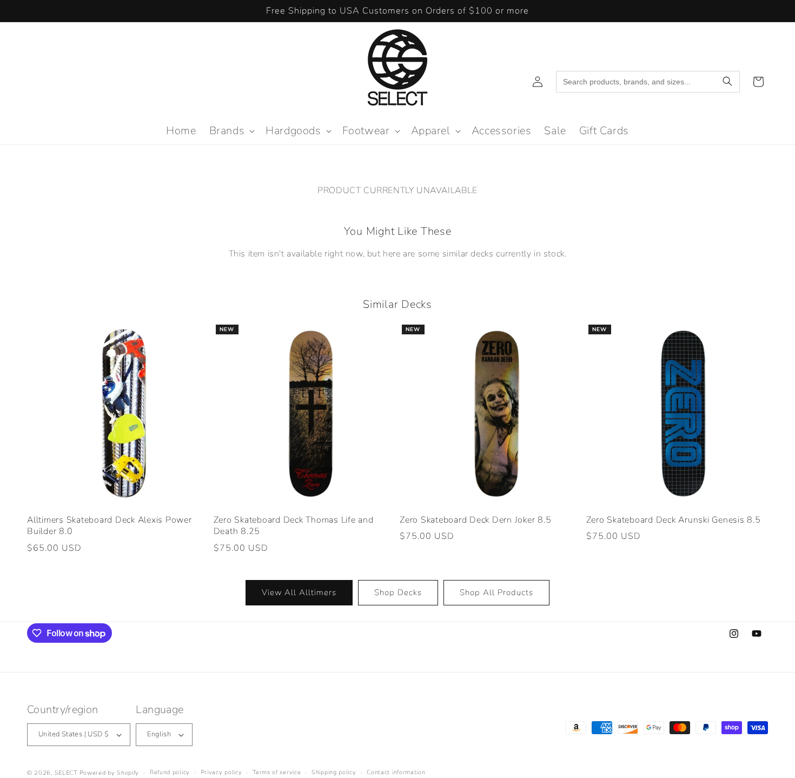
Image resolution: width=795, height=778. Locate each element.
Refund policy (170, 772)
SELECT (66, 773)
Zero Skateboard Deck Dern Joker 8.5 (475, 520)
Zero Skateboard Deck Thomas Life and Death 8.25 (294, 526)
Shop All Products (496, 592)
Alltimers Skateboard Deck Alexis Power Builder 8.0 (109, 526)
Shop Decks (398, 592)
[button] (231, 130)
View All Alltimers (299, 592)
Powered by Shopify (110, 773)
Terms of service (277, 772)
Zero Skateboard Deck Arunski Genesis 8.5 (673, 520)
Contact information (396, 772)
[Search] (727, 81)
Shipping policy (334, 772)
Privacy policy (221, 772)
